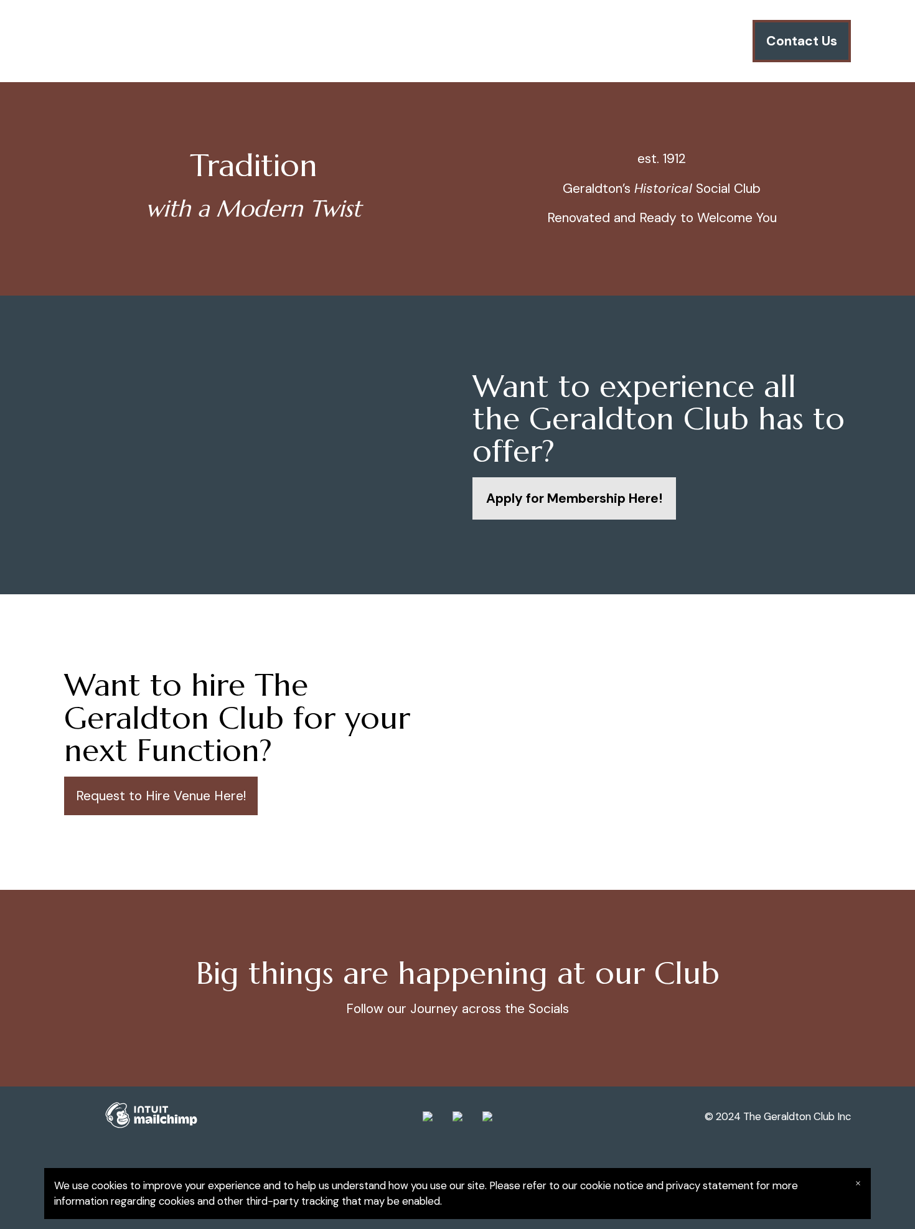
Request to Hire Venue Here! (161, 796)
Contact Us (801, 41)
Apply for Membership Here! (574, 498)
